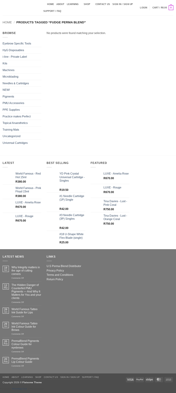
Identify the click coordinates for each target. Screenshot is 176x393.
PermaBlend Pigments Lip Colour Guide (25, 360)
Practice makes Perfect (17, 116)
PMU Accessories (13, 103)
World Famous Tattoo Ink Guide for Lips (24, 311)
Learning (73, 4)
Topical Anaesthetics (15, 123)
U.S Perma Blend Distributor (64, 266)
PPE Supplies (11, 109)
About (60, 4)
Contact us (102, 4)
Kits (5, 63)
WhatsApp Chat (20, 388)
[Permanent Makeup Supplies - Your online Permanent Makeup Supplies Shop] (20, 7)
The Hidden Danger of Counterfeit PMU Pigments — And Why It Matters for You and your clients (26, 292)
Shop (87, 4)
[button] (143, 7)
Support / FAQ (52, 11)
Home (50, 4)
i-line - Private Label (15, 56)
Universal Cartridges (15, 142)
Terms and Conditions (60, 274)
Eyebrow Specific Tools (17, 43)
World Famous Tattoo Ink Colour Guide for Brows (24, 326)
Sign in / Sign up (122, 4)
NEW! (6, 89)
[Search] (43, 4)
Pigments (8, 96)
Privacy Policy (55, 270)
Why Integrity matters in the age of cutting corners (26, 270)
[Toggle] (39, 77)
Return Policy (55, 279)
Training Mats (11, 129)
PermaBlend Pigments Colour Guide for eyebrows (25, 344)
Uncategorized (11, 136)
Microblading (10, 76)
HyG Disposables (13, 50)
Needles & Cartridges (16, 83)
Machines (8, 70)
